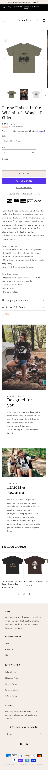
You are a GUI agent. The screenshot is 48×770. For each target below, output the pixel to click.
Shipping (5, 127)
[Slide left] (5, 59)
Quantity (5, 159)
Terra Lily (14, 765)
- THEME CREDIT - (23, 765)
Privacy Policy (11, 683)
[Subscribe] (40, 734)
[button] (3, 20)
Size (3, 147)
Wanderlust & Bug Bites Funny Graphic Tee (12, 583)
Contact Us (10, 718)
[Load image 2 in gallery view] (24, 94)
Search (8, 643)
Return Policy (11, 672)
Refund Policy (11, 695)
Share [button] (7, 314)
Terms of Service (12, 689)
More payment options (24, 187)
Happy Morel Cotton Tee (34, 582)
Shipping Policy (12, 678)
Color (4, 136)
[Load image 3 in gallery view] (36, 94)
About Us (9, 649)
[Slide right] (43, 59)
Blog (7, 655)
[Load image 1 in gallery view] (11, 94)
